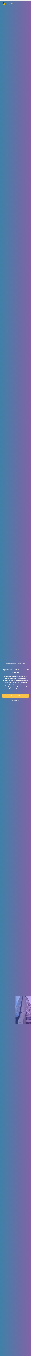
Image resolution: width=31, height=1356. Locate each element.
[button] (15, 696)
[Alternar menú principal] (27, 4)
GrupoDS (10, 4)
